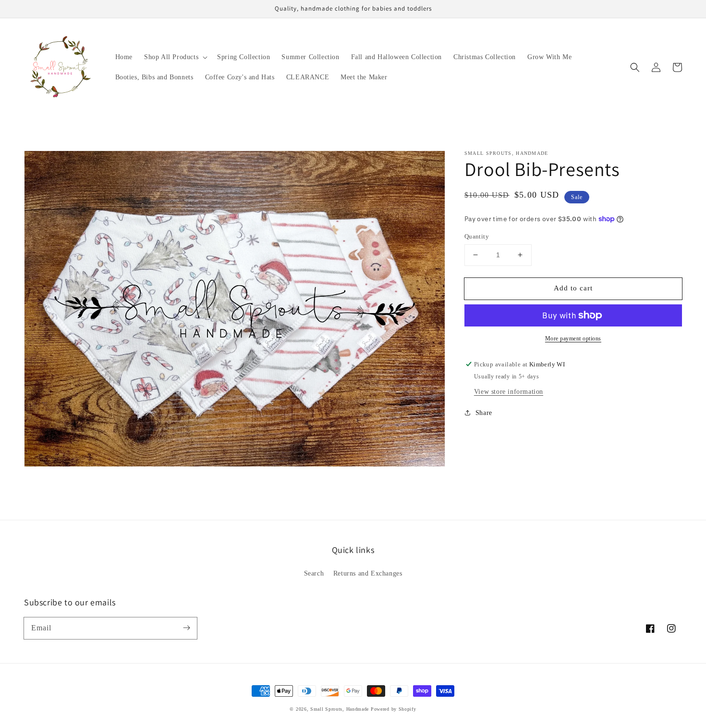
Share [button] (483, 412)
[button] (634, 67)
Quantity (476, 236)
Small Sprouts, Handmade (339, 709)
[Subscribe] (186, 628)
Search (314, 573)
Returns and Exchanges (367, 573)
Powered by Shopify (393, 709)
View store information (508, 391)
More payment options (573, 338)
